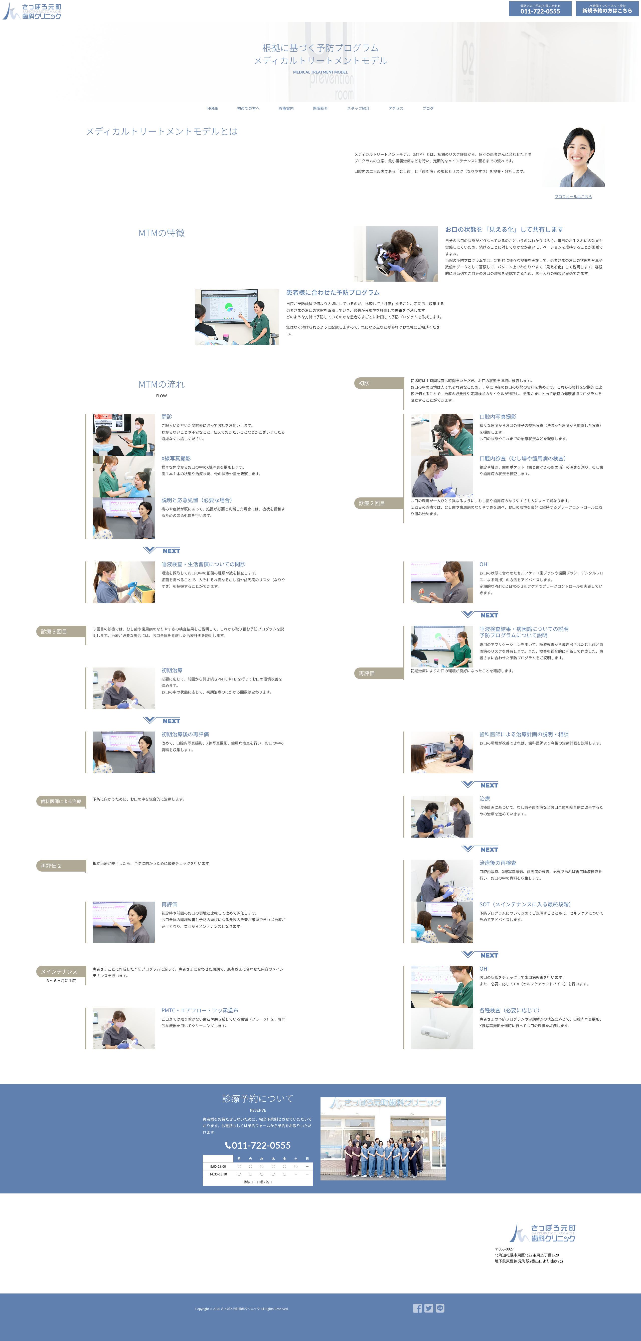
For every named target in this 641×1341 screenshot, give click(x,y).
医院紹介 (320, 108)
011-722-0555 (540, 11)
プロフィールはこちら (573, 196)
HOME (212, 108)
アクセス (396, 108)
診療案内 (286, 108)
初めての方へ (248, 108)
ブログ (428, 108)
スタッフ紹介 (358, 108)
